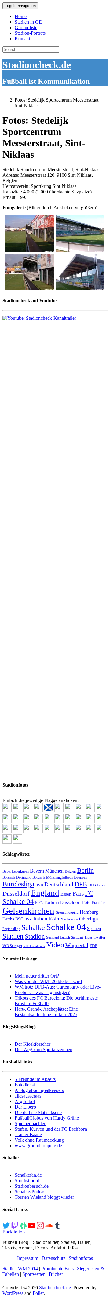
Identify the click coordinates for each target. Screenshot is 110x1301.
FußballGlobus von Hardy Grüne (47, 1118)
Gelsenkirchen (28, 911)
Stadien (13, 936)
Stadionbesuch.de (32, 1186)
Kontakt (22, 38)
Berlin (85, 870)
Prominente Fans (57, 1268)
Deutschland (58, 884)
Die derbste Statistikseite (38, 1112)
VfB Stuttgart (12, 946)
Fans (78, 893)
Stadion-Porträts (30, 33)
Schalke (33, 927)
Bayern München (47, 870)
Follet (38, 1293)
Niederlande (69, 919)
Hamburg (89, 912)
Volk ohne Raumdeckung (39, 1140)
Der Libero (25, 1106)
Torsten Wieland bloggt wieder (44, 1197)
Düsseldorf (16, 893)
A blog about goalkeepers (39, 1090)
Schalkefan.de (28, 1175)
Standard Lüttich (58, 937)
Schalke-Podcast (30, 1191)
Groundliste (26, 27)
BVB (39, 885)
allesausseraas (28, 1095)
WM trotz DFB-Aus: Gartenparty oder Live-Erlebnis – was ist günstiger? (58, 989)
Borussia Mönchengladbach (52, 877)
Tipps (88, 937)
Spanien (94, 928)
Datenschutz (53, 1258)
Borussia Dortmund (16, 877)
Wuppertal (76, 945)
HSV (28, 919)
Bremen (80, 877)
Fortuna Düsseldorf (62, 902)
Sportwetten (34, 1274)
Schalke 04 (66, 927)
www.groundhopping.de (38, 1145)
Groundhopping (67, 912)
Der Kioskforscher (32, 1044)
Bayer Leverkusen (15, 871)
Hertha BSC (12, 919)
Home (21, 16)
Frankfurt (99, 902)
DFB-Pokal (97, 885)
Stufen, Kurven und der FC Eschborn (51, 1129)
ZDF (93, 945)
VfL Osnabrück (34, 946)
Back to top (13, 1231)
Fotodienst (25, 1084)
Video (55, 944)
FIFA (39, 902)
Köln (54, 919)
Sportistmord (27, 1180)
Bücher (56, 1274)
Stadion (35, 936)
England (45, 892)
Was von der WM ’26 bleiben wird (48, 981)
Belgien (70, 871)
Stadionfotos (81, 1258)
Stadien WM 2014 (20, 1268)
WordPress (12, 1293)
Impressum (27, 1258)
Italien (40, 919)
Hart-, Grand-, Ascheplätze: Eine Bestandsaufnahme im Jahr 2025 (46, 1011)
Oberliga (88, 919)
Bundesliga (18, 884)
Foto (86, 902)
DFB (81, 884)
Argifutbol (25, 1101)
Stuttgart (77, 937)
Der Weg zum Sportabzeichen (43, 1049)
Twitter (99, 937)
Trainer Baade (28, 1134)
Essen (66, 894)
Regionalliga (11, 929)
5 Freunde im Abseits (35, 1079)
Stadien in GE (28, 22)
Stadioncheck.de (36, 64)
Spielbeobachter (30, 1123)
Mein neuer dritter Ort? (37, 975)
